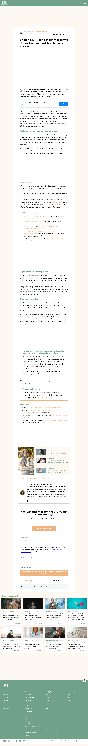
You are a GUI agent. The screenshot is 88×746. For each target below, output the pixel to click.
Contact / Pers (7, 700)
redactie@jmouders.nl (44, 397)
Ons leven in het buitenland (32, 706)
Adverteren (6, 706)
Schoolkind (49, 706)
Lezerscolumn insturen (10, 730)
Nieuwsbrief (6, 703)
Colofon (5, 697)
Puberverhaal (28, 708)
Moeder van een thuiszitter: (33, 221)
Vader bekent (28, 700)
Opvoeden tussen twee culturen (31, 717)
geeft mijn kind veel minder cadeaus (55, 420)
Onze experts (7, 708)
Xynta (84, 741)
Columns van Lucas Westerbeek (30, 722)
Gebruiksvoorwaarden (31, 733)
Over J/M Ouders (7, 694)
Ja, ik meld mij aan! (44, 528)
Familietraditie (28, 711)
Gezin (69, 697)
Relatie (69, 700)
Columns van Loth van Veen (32, 726)
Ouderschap (71, 692)
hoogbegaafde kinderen (41, 216)
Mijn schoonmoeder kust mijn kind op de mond (46, 408)
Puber (47, 708)
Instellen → (63, 104)
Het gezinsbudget (29, 697)
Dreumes (48, 697)
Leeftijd (48, 692)
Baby (47, 694)
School (69, 703)
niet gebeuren (39, 319)
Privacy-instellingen (52, 730)
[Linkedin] (28, 501)
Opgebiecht (28, 694)
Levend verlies (28, 703)
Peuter (48, 700)
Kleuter (48, 703)
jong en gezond (57, 202)
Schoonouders (29, 714)
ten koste (55, 142)
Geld (69, 694)
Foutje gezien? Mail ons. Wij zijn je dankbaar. (35, 479)
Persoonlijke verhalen (41, 31)
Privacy (27, 735)
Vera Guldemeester (28, 31)
